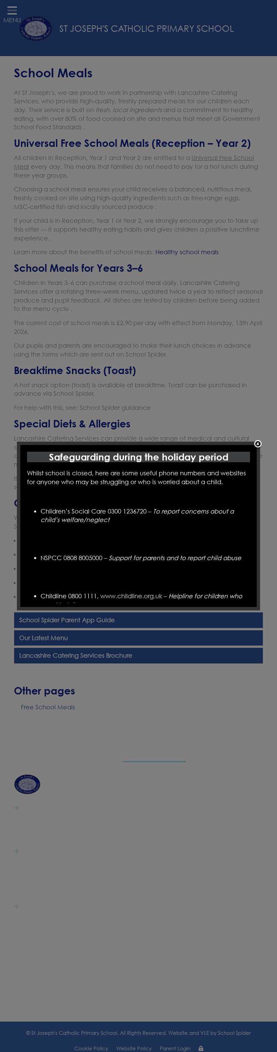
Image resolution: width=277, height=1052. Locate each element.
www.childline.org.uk (131, 596)
